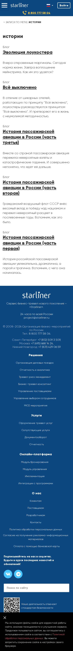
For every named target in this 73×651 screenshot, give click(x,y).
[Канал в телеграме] (18, 574)
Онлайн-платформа (35, 454)
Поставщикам (35, 508)
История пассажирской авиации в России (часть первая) (29, 242)
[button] (4, 5)
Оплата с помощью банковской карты (36, 546)
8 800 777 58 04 (39, 13)
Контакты (35, 522)
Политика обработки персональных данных (35, 529)
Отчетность (36, 444)
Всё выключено (20, 87)
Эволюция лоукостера (27, 52)
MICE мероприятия (35, 405)
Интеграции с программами (35, 483)
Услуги (36, 415)
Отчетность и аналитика (35, 369)
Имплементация (34, 476)
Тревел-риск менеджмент (35, 376)
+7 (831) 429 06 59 (49, 347)
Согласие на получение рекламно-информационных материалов (35, 537)
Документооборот (36, 437)
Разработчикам (35, 515)
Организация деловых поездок (35, 362)
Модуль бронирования (34, 462)
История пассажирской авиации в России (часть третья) (29, 137)
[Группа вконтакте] (8, 574)
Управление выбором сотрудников (35, 398)
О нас (36, 493)
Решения (36, 355)
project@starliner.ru (36, 317)
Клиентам (35, 500)
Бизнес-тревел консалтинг (34, 384)
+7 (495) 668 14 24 (42, 343)
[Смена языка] (50, 5)
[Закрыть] (5, 617)
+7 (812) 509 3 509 (49, 339)
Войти (64, 5)
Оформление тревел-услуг (36, 423)
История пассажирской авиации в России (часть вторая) (29, 187)
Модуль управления (35, 469)
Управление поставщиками (34, 391)
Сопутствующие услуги (35, 430)
